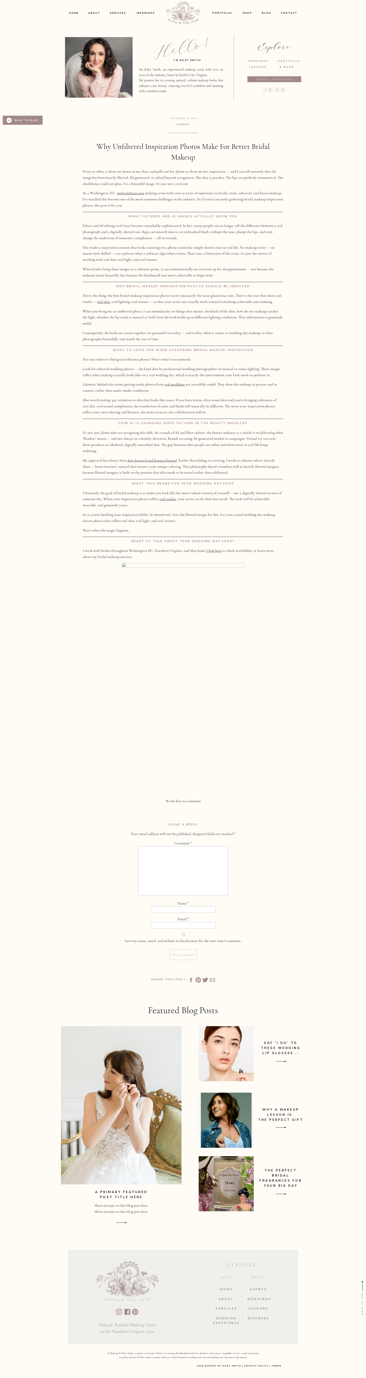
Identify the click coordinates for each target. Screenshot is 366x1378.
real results (167, 499)
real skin (103, 301)
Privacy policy (256, 1365)
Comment (183, 843)
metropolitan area (130, 193)
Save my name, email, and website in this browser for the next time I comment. (183, 940)
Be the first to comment (183, 801)
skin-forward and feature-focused (152, 460)
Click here (214, 550)
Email (183, 919)
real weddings (174, 384)
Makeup (183, 124)
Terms (275, 1365)
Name (183, 903)
